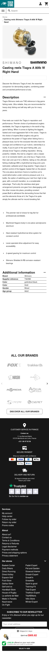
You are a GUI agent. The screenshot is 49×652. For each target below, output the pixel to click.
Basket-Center (8, 565)
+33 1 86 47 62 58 (24, 441)
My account (7, 513)
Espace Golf (7, 577)
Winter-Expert (32, 601)
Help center (7, 516)
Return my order (9, 522)
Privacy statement (10, 555)
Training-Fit (31, 586)
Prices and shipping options (14, 552)
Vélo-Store (30, 598)
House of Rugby (9, 592)
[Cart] (46, 4)
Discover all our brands (24, 411)
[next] (47, 383)
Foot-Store (6, 580)
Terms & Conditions (10, 540)
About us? (6, 534)
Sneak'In (29, 577)
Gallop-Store (7, 583)
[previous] (2, 383)
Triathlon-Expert (33, 592)
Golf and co (7, 586)
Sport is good (31, 583)
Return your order (24, 480)
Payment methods (10, 549)
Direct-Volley (7, 574)
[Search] (9, 11)
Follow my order (9, 519)
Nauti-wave (7, 601)
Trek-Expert (31, 589)
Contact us (24, 433)
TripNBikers (31, 595)
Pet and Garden (33, 568)
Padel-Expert (31, 565)
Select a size (24, 648)
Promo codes (8, 525)
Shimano (12, 63)
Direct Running (8, 571)
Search (14, 10)
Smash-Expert (32, 574)
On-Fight (6, 604)
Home (5, 17)
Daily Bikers (7, 568)
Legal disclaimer (9, 546)
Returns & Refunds (10, 543)
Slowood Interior (33, 571)
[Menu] (3, 11)
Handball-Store (9, 589)
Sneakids (30, 580)
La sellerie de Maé (10, 595)
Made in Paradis (9, 598)
